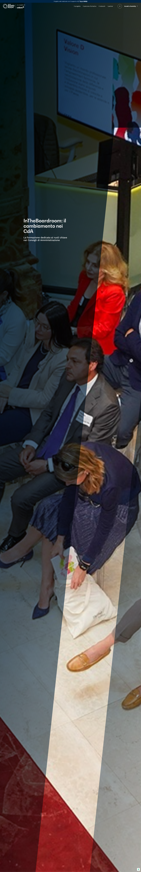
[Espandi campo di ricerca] (120, 6)
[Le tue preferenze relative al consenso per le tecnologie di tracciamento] (138, 869)
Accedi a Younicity (130, 6)
